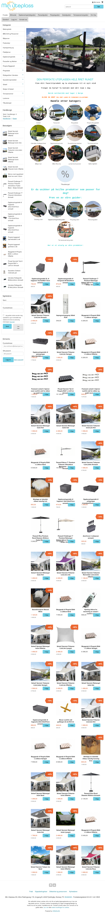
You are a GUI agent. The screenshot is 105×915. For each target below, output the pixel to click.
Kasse (15, 118)
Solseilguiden (66, 15)
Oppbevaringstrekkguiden (27, 15)
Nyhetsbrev (73, 891)
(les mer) (12, 322)
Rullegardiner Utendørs (10, 75)
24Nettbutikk (56, 911)
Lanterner (6, 98)
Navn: (5, 300)
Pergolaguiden (55, 15)
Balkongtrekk (7, 29)
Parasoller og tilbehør (10, 61)
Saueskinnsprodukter (10, 80)
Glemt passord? (18, 360)
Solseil (5, 84)
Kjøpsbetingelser (41, 891)
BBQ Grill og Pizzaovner (10, 34)
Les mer (18, 327)
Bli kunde (13, 15)
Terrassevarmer (8, 94)
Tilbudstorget (7, 103)
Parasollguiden (43, 15)
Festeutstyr (6, 43)
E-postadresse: (8, 308)
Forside (5, 15)
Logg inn (14, 19)
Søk (98, 7)
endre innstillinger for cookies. (60, 907)
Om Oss (93, 15)
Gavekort (6, 19)
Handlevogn (7, 118)
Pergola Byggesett (9, 66)
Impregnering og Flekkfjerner (8, 50)
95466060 (68, 897)
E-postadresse (7, 343)
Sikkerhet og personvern (58, 891)
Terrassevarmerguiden (80, 15)
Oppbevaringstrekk (9, 57)
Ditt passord (7, 351)
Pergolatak (6, 71)
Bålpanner (6, 38)
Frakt (31, 891)
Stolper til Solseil (8, 89)
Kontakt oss (23, 19)
